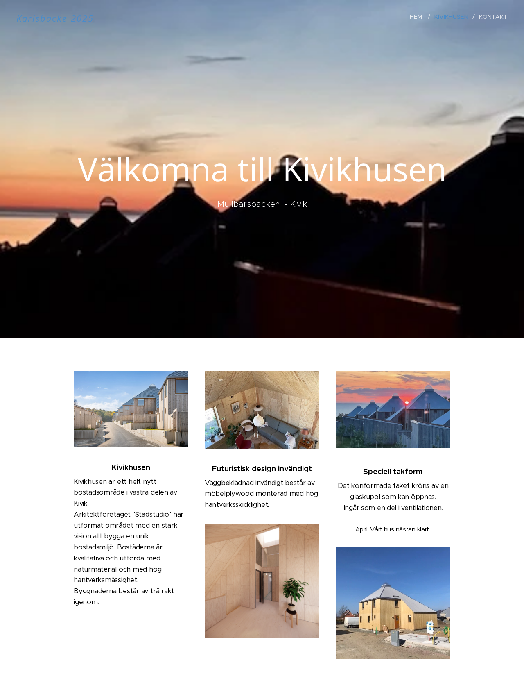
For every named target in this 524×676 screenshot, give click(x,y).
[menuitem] (419, 17)
